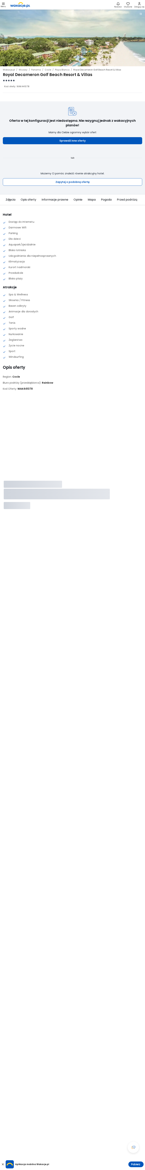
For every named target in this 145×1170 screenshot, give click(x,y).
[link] (20, 4)
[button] (72, 140)
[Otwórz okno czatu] (133, 1147)
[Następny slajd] (138, 199)
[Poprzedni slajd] (6, 199)
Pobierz (135, 1164)
